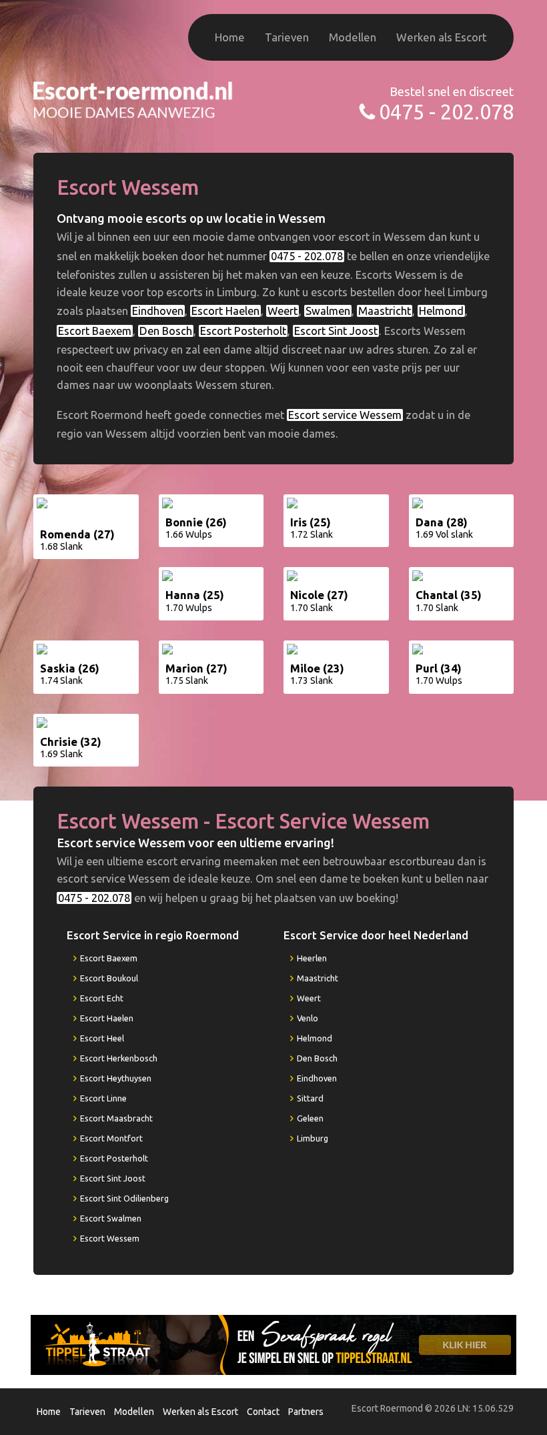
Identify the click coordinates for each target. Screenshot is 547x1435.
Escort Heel (102, 1038)
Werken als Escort (441, 37)
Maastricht (384, 311)
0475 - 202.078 (446, 111)
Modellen (352, 37)
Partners (306, 1411)
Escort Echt (101, 998)
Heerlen (312, 958)
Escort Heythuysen (115, 1078)
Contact (263, 1411)
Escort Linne (103, 1098)
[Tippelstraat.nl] (273, 1344)
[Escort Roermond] (133, 98)
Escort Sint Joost (336, 331)
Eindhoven (157, 311)
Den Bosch (165, 331)
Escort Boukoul (109, 978)
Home (230, 37)
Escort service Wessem (345, 415)
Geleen (310, 1118)
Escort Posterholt (243, 331)
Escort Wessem (109, 1238)
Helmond (441, 311)
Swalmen (328, 311)
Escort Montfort (111, 1138)
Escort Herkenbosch (118, 1058)
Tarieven (287, 37)
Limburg (312, 1138)
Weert (282, 311)
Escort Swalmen (110, 1218)
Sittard (310, 1098)
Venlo (307, 1018)
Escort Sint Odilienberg (124, 1198)
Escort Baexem (94, 331)
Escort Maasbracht (116, 1118)
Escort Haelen (225, 311)
